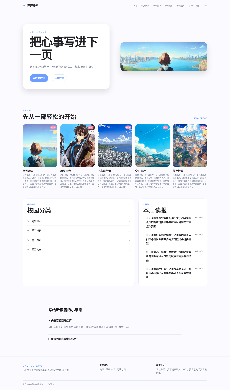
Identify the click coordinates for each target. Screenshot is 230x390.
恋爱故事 (59, 78)
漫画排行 (157, 6)
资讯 (198, 6)
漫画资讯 (169, 6)
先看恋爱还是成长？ (62, 320)
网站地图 (145, 6)
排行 (190, 6)
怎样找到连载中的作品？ (65, 339)
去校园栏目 (39, 78)
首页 (135, 6)
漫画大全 (180, 6)
